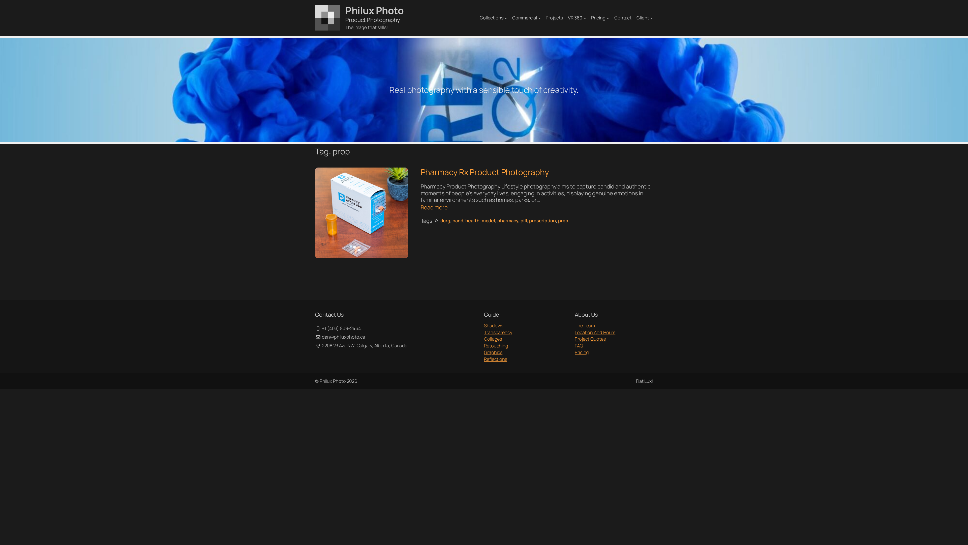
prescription (542, 220)
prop (563, 220)
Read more (434, 207)
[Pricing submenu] (608, 17)
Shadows (493, 325)
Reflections (495, 359)
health (472, 220)
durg (445, 220)
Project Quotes (590, 339)
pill (524, 220)
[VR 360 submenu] (585, 17)
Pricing (582, 352)
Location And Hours (595, 332)
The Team (585, 325)
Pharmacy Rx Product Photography (485, 172)
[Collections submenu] (505, 17)
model (488, 220)
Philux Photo (374, 10)
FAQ (579, 346)
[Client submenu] (651, 17)
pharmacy (507, 220)
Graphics (493, 352)
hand (457, 220)
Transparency (498, 332)
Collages (493, 339)
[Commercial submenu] (539, 17)
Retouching (496, 346)
